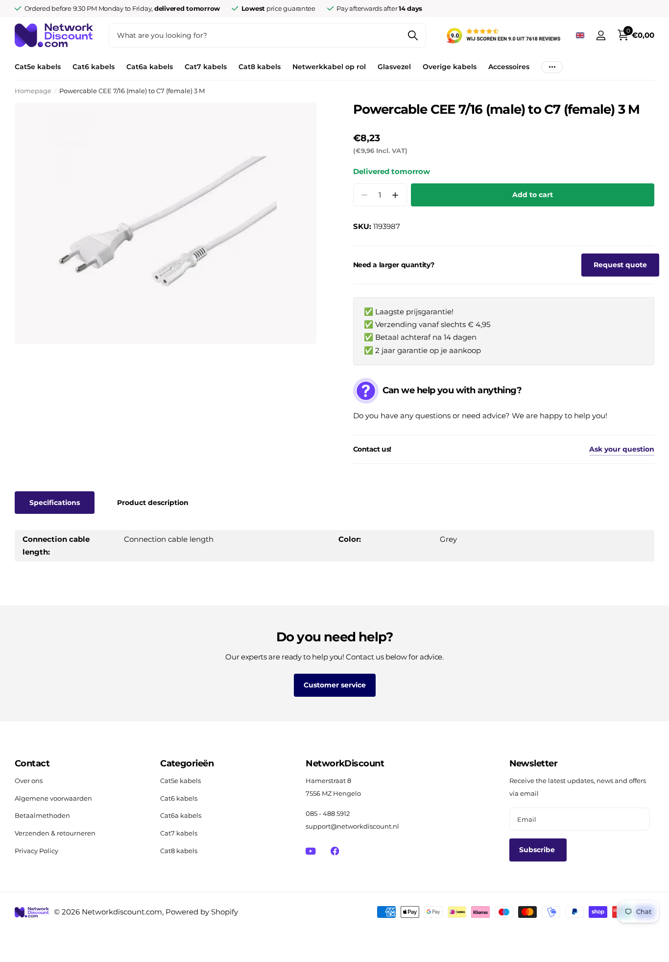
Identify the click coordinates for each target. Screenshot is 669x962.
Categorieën (187, 763)
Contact (32, 763)
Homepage (33, 91)
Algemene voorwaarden (53, 798)
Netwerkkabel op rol (329, 66)
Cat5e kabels (38, 66)
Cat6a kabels (149, 66)
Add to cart (532, 194)
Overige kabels (450, 66)
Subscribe (538, 849)
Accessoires (508, 66)
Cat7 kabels (206, 66)
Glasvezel (394, 66)
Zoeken (412, 35)
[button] (395, 194)
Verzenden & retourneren (55, 833)
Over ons (29, 781)
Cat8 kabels (260, 66)
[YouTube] (311, 851)
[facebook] (335, 851)
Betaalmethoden (42, 815)
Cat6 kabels (93, 66)
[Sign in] (600, 36)
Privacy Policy (36, 851)
